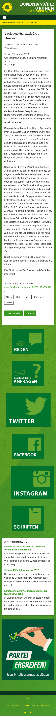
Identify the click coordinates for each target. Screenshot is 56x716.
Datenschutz (28, 713)
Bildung (9, 297)
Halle (34, 22)
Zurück (30, 313)
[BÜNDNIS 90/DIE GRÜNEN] (7, 7)
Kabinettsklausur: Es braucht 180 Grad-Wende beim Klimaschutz (24, 548)
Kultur (27, 297)
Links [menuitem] (27, 699)
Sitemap (26, 706)
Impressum (46, 706)
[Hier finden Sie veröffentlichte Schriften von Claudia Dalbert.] (28, 518)
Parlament (39, 297)
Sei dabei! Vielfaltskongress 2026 (21, 570)
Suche (35, 706)
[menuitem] (7, 705)
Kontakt (16, 706)
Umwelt (9, 303)
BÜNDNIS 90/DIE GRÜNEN (37, 6)
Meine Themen (24, 22)
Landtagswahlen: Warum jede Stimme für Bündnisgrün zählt (25, 592)
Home (7, 706)
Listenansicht (13, 313)
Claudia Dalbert (9, 22)
